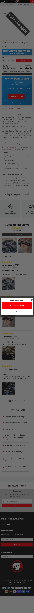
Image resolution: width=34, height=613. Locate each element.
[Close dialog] (32, 300)
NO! (17, 311)
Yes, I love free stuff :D (17, 306)
